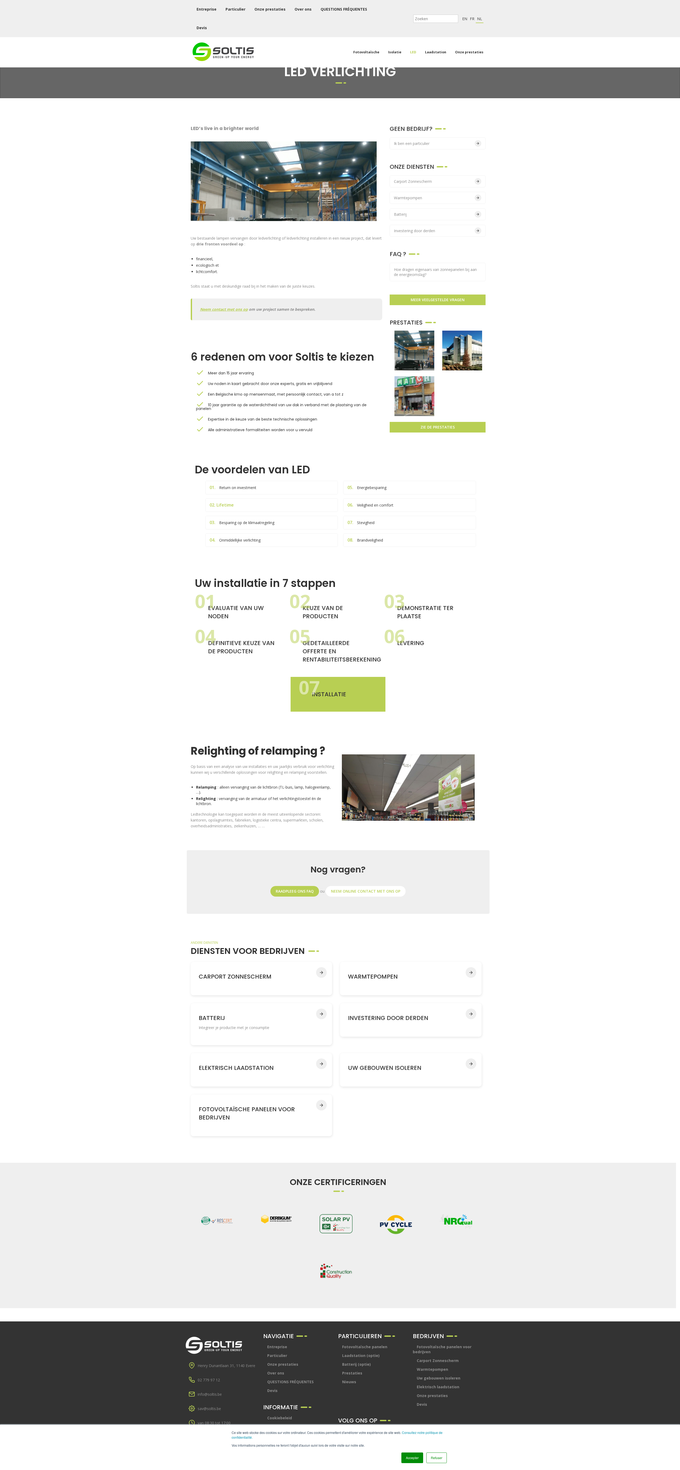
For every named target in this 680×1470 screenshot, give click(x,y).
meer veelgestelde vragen (438, 299)
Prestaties (352, 1373)
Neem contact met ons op (224, 309)
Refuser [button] (436, 1457)
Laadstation (435, 52)
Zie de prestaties (437, 427)
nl (479, 18)
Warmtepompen (432, 1369)
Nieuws (349, 1381)
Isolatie (394, 52)
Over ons (303, 9)
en (464, 18)
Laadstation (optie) (361, 1355)
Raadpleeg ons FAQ (295, 891)
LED (413, 52)
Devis (202, 27)
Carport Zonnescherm (438, 1360)
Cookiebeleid (279, 1417)
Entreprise (206, 9)
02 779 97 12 (209, 1379)
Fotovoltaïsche (366, 52)
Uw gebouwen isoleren (438, 1378)
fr (472, 18)
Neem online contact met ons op (365, 891)
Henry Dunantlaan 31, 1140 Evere (226, 1365)
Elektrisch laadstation (438, 1386)
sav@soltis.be (209, 1408)
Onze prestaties (270, 9)
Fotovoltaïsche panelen (364, 1346)
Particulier (235, 9)
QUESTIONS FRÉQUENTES (344, 9)
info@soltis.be (210, 1394)
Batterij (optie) (356, 1364)
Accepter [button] (412, 1457)
